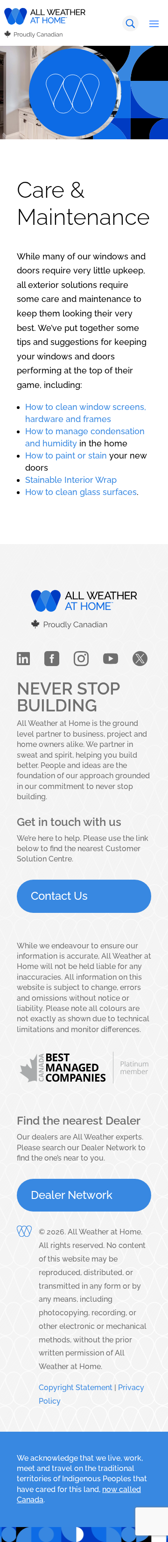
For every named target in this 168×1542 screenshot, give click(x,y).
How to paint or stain (66, 455)
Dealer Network (71, 1195)
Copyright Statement (75, 1387)
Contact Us (59, 896)
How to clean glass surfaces (81, 492)
